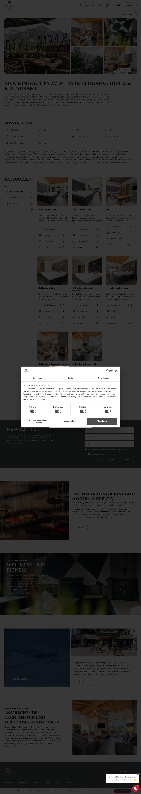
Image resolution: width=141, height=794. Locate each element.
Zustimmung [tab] (37, 378)
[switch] (58, 411)
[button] (122, 778)
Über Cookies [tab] (103, 378)
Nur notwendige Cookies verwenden (38, 421)
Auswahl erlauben (70, 421)
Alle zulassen (102, 421)
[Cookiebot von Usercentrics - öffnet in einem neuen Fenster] (108, 370)
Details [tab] (70, 378)
